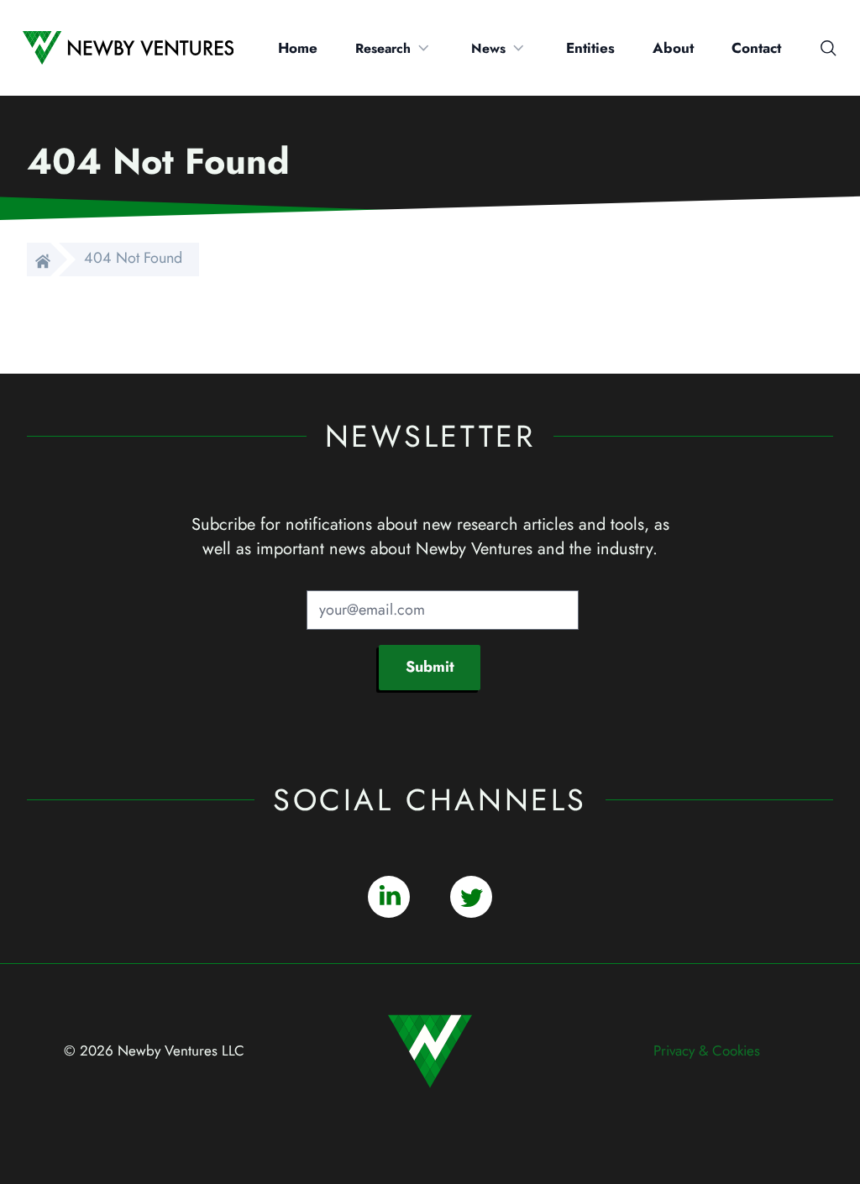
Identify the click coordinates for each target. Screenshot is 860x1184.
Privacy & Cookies (706, 1050)
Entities (590, 48)
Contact (756, 48)
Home (297, 48)
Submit (430, 667)
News (488, 48)
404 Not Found (133, 258)
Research (383, 48)
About (673, 48)
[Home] (38, 259)
